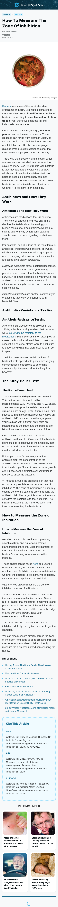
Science (6, 14)
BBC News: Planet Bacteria (19, 686)
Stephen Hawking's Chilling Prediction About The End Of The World (42, 842)
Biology (18, 14)
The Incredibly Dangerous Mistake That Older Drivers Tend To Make (13, 883)
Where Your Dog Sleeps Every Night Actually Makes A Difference (41, 883)
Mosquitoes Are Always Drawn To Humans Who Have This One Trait (13, 842)
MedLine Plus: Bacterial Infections (22, 673)
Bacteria (7, 106)
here (35, 564)
